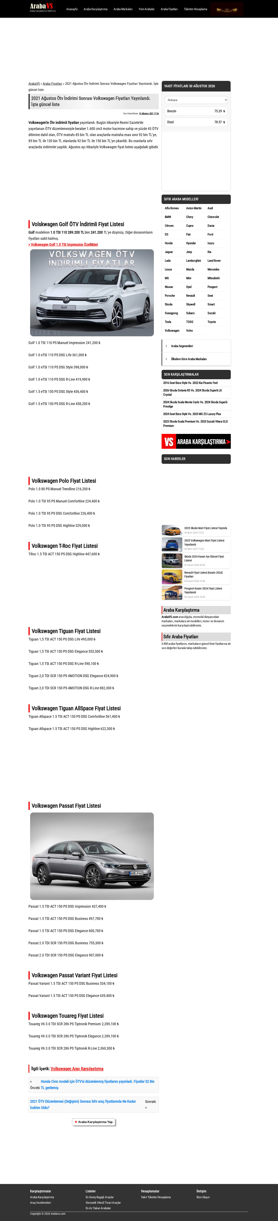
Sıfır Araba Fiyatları (180, 636)
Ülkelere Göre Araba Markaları (189, 359)
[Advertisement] (133, 48)
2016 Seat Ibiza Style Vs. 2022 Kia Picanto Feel (190, 383)
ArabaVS (34, 84)
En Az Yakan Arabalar (98, 1208)
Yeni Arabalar (147, 9)
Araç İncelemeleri (40, 1203)
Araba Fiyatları (169, 9)
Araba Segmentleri (182, 346)
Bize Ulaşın (203, 1197)
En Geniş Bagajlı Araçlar (100, 1197)
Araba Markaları (123, 9)
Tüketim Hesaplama (195, 9)
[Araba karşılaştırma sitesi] (196, 448)
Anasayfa (72, 9)
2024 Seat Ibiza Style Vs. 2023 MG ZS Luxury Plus (192, 414)
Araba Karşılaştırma (95, 9)
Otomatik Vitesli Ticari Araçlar (103, 1203)
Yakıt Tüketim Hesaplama (156, 1197)
